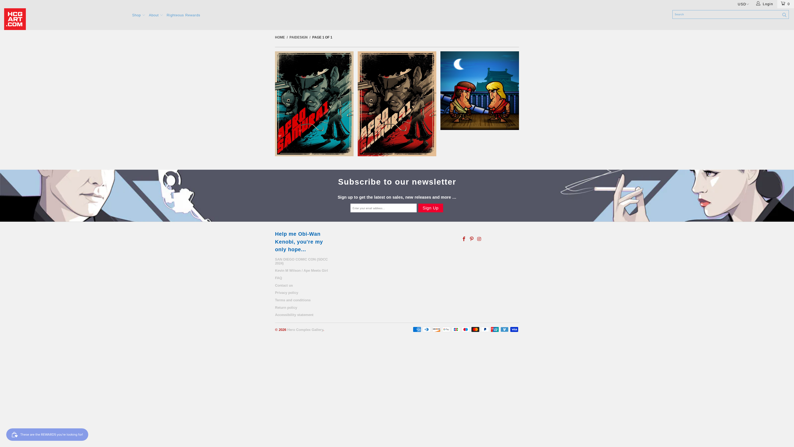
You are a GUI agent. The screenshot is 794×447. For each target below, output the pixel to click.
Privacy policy (286, 293)
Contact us (284, 285)
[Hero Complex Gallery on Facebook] (464, 239)
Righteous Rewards (183, 15)
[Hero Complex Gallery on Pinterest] (472, 239)
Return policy (286, 308)
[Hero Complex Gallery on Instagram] (479, 239)
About (154, 15)
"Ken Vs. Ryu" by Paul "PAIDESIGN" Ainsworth (479, 90)
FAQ (278, 278)
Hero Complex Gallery (305, 330)
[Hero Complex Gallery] (65, 19)
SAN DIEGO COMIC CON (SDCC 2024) (301, 261)
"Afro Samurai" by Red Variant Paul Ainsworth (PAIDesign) (397, 103)
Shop (137, 15)
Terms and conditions (293, 300)
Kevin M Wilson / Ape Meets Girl (301, 271)
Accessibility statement (294, 315)
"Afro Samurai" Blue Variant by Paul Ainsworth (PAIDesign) (314, 103)
